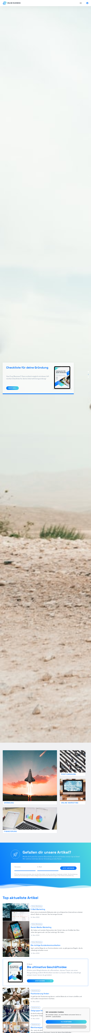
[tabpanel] (45, 374)
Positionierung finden (40, 993)
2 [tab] (88, 374)
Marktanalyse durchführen (42, 1027)
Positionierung (35, 990)
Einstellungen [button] (66, 1026)
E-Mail (39, 867)
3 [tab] (88, 377)
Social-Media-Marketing (41, 927)
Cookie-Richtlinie (56, 1016)
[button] (13, 387)
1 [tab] (88, 372)
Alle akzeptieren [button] (66, 1021)
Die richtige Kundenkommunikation (45, 945)
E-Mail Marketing (38, 909)
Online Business (14, 3)
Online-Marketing (37, 906)
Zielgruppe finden (38, 1010)
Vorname (17, 867)
